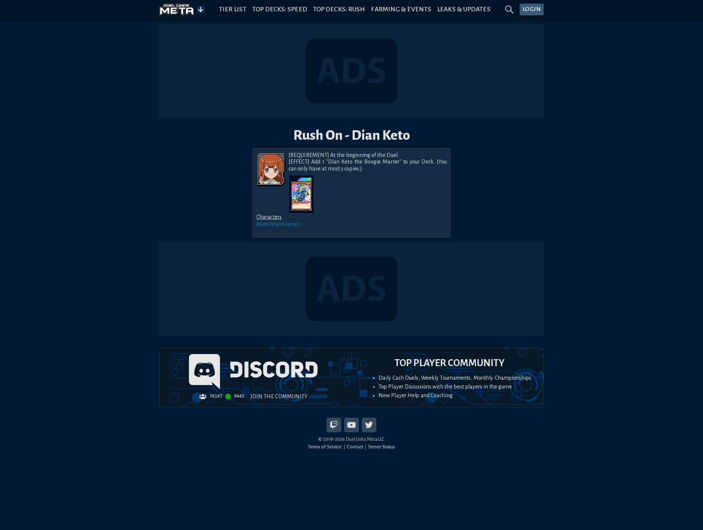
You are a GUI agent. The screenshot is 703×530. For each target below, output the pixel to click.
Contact (355, 447)
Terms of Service (325, 447)
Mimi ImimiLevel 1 (279, 224)
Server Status (381, 447)
